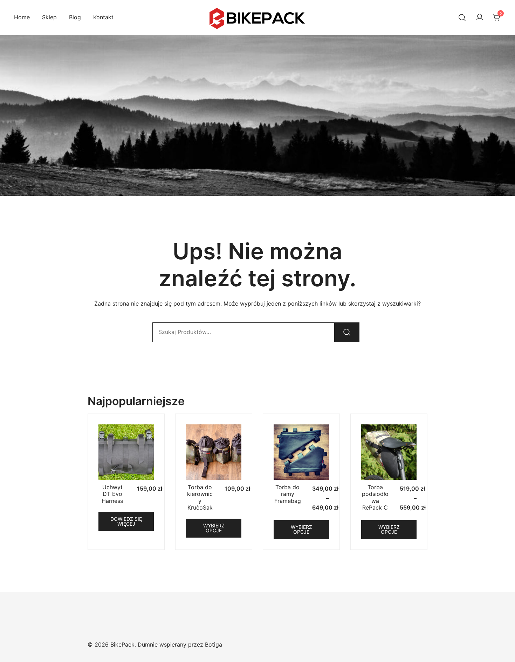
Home (22, 17)
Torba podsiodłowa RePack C (375, 497)
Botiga (213, 644)
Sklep (49, 17)
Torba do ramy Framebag (287, 494)
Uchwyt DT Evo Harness (112, 494)
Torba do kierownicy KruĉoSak (200, 497)
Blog (75, 17)
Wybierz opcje (214, 528)
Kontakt (103, 17)
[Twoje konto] (479, 17)
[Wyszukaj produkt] (346, 332)
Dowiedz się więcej (126, 521)
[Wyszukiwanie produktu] (462, 17)
